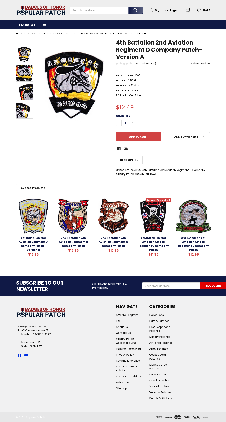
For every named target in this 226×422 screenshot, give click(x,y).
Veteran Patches (160, 392)
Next (24, 123)
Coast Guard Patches (157, 357)
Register (175, 10)
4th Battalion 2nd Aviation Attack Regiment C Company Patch (153, 244)
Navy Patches (158, 374)
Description (129, 160)
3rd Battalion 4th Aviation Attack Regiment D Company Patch (193, 244)
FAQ (118, 321)
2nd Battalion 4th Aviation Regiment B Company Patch (73, 242)
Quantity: (123, 116)
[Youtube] (26, 355)
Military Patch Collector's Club (126, 341)
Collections (156, 315)
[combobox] (106, 10)
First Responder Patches (159, 329)
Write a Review (200, 63)
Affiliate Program (127, 315)
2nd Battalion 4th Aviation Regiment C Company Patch (113, 242)
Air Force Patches (160, 343)
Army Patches (158, 349)
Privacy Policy (125, 355)
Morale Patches (159, 380)
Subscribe (122, 382)
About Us (122, 327)
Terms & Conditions (128, 376)
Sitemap (121, 388)
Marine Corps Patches (158, 366)
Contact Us (123, 333)
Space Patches (159, 386)
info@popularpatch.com (33, 326)
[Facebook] (119, 149)
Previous (24, 42)
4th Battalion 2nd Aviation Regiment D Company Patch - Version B (33, 244)
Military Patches (159, 337)
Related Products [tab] (32, 188)
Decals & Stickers (160, 398)
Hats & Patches (159, 321)
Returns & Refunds (128, 361)
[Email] (126, 149)
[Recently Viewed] (189, 10)
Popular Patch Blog (128, 349)
